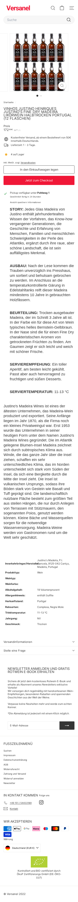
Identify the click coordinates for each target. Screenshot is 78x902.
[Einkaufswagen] (62, 8)
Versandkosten (28, 162)
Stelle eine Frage (15, 650)
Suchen (7, 750)
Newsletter (9, 783)
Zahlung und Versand (15, 773)
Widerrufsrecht (12, 769)
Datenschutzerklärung (15, 759)
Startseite (9, 102)
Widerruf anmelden (14, 778)
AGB (6, 764)
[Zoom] (62, 85)
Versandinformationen (18, 641)
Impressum (10, 755)
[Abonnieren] (66, 725)
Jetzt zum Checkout (39, 180)
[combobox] (39, 20)
